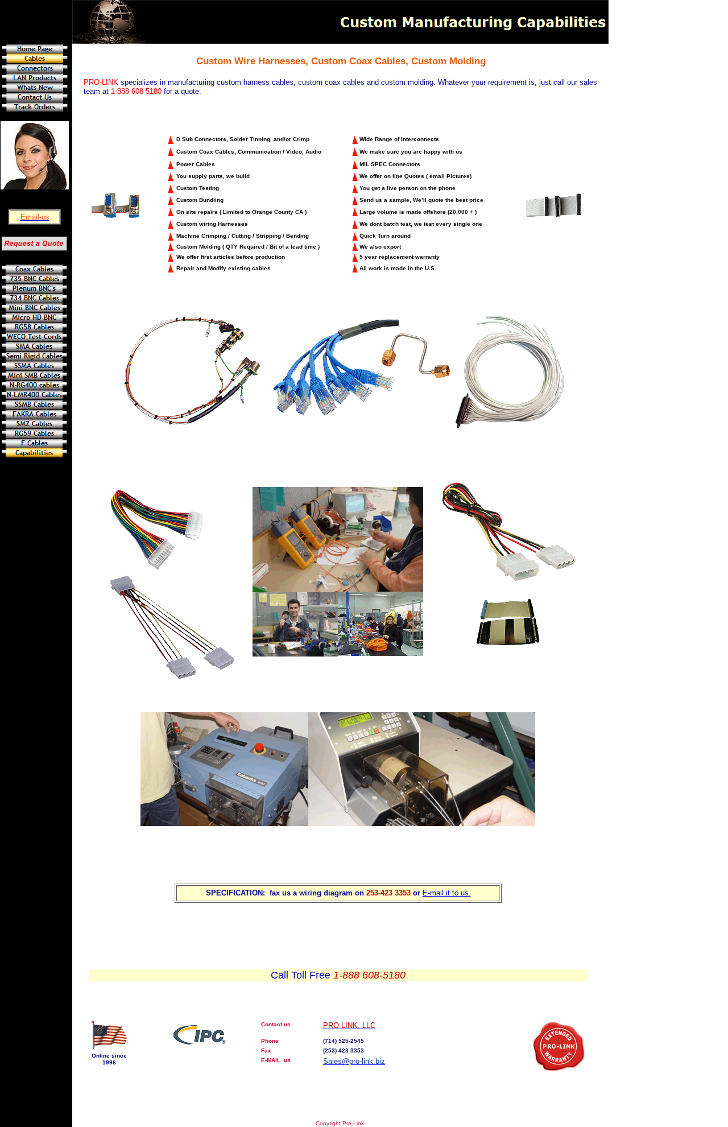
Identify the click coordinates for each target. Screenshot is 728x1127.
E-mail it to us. (447, 893)
